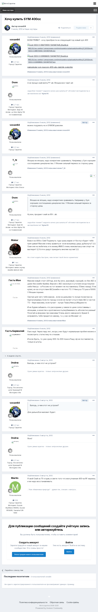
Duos (15, 82)
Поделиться (65, 28)
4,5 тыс (16, 385)
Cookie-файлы (72, 602)
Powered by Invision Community (49, 608)
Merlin (14, 478)
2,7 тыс (16, 105)
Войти (69, 552)
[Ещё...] (93, 37)
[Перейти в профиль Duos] (15, 91)
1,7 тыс (16, 182)
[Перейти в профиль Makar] (15, 249)
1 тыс (16, 262)
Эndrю (15, 362)
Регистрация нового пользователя (28, 554)
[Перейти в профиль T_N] (15, 169)
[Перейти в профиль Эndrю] (15, 371)
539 (16, 500)
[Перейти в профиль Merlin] (15, 487)
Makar (14, 240)
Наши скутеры (30, 29)
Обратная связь (57, 602)
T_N (14, 160)
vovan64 (22, 26)
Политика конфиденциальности (33, 602)
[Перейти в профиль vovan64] (7, 28)
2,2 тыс (16, 62)
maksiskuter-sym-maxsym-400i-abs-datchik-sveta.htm (50, 67)
